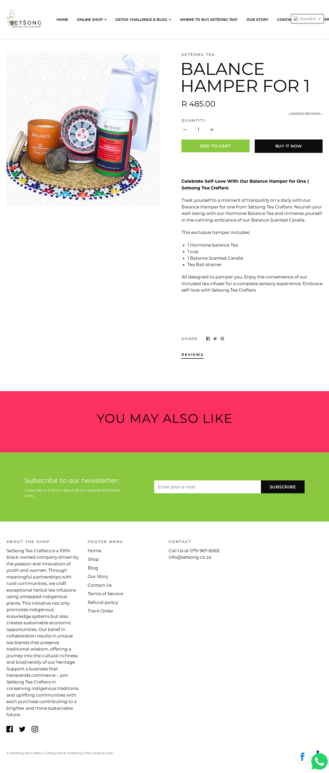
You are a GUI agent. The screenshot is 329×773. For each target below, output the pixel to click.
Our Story (257, 19)
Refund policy (103, 602)
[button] (302, 757)
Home (62, 19)
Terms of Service (105, 593)
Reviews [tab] (192, 354)
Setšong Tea (198, 54)
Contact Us (289, 19)
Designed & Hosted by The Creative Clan (79, 753)
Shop (93, 559)
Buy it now (288, 146)
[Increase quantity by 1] (211, 129)
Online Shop (90, 19)
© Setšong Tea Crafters (24, 753)
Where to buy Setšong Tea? (209, 19)
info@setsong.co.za (190, 557)
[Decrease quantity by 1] (185, 129)
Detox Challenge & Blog (141, 19)
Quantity (193, 120)
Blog (93, 567)
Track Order (100, 610)
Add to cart (215, 146)
